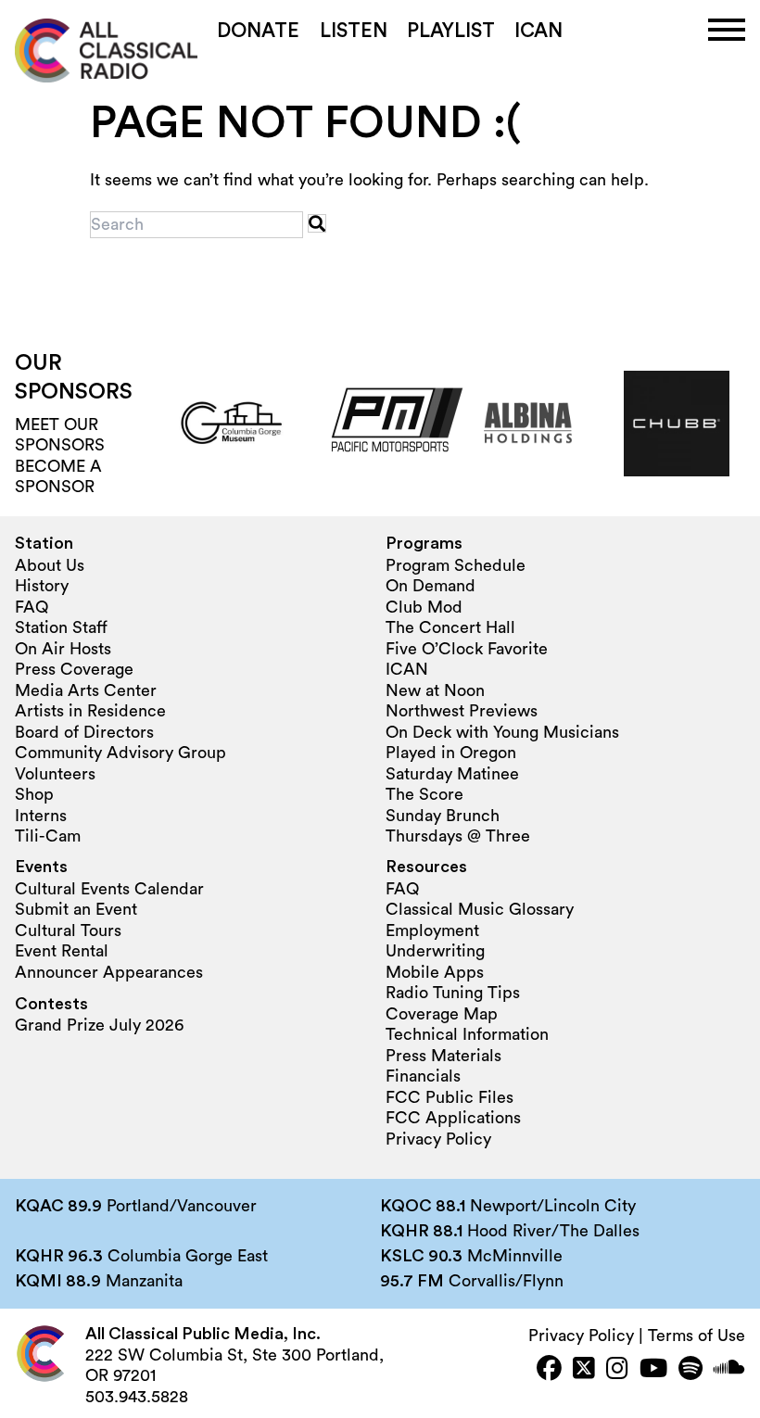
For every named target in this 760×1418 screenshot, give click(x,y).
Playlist (451, 31)
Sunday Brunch (443, 815)
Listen (353, 31)
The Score (424, 794)
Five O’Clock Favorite (467, 648)
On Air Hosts (63, 648)
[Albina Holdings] (528, 423)
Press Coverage (74, 669)
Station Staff (61, 627)
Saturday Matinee (452, 774)
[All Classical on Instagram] (617, 1370)
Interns (41, 815)
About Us (49, 565)
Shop (34, 794)
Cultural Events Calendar (109, 888)
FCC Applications (453, 1117)
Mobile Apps (435, 972)
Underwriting (435, 951)
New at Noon (435, 690)
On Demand (430, 585)
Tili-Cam (48, 836)
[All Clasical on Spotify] (690, 1370)
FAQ (31, 607)
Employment (432, 930)
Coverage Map (442, 1014)
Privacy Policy (438, 1139)
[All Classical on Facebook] (549, 1370)
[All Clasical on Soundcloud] (729, 1370)
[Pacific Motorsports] (380, 423)
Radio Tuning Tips (453, 992)
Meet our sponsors (60, 435)
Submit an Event (76, 909)
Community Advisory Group (120, 752)
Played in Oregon (451, 752)
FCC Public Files (449, 1097)
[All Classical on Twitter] (584, 1370)
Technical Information (467, 1034)
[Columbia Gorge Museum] (231, 423)
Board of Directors (84, 732)
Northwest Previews (462, 711)
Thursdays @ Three (458, 836)
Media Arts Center (86, 690)
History (42, 585)
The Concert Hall (450, 627)
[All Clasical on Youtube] (653, 1370)
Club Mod (424, 607)
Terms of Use (696, 1335)
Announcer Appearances (109, 972)
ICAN (538, 31)
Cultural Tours (68, 930)
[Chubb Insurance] (676, 423)
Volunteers (55, 774)
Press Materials (443, 1055)
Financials (423, 1076)
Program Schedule (456, 565)
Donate (258, 31)
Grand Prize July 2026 (99, 1025)
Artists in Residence (90, 711)
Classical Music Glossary (480, 909)
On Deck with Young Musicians (502, 732)
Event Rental (61, 951)
